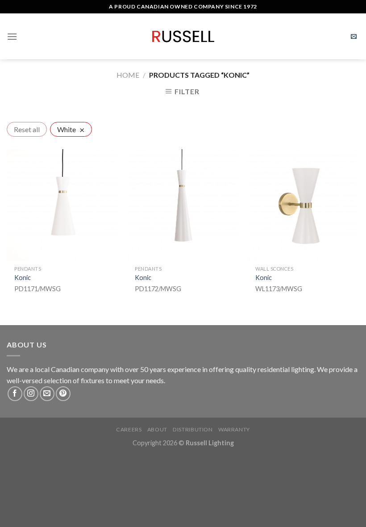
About (157, 429)
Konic (22, 277)
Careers (128, 429)
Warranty (234, 429)
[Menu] (12, 36)
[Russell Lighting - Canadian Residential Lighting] (183, 36)
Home (127, 75)
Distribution (192, 429)
